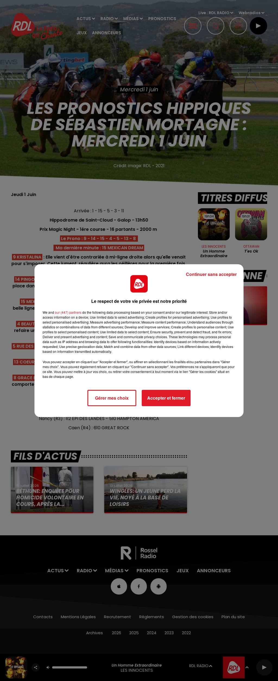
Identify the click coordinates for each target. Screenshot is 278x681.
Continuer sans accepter (211, 274)
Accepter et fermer (166, 398)
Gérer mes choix (112, 398)
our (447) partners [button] (68, 312)
